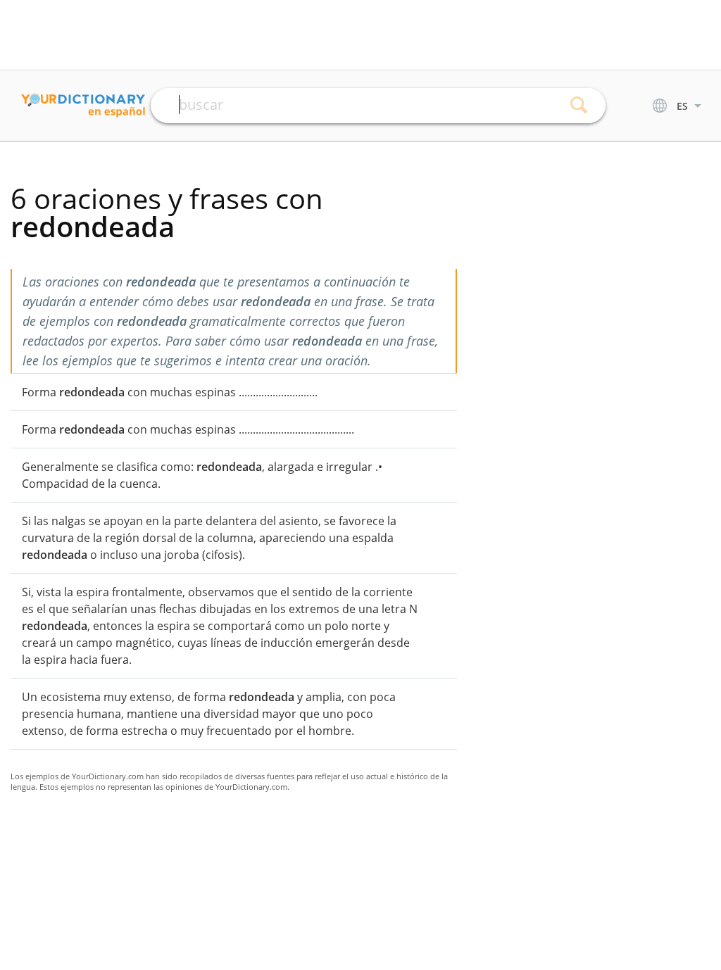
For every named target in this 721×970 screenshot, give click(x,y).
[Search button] (579, 105)
